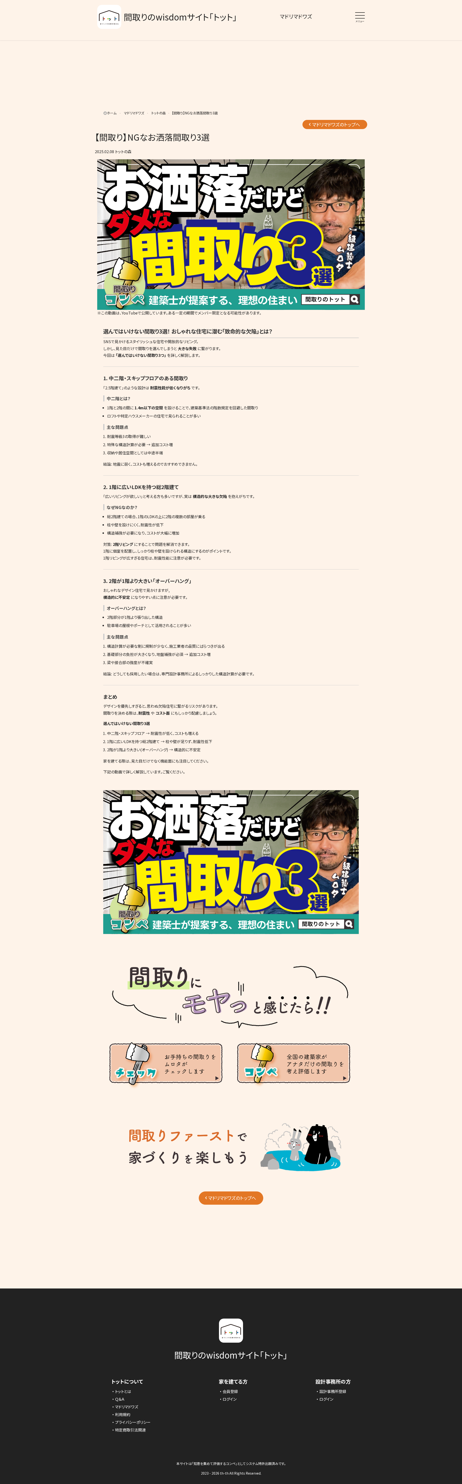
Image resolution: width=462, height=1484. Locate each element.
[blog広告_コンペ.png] (293, 1090)
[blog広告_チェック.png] (166, 1090)
